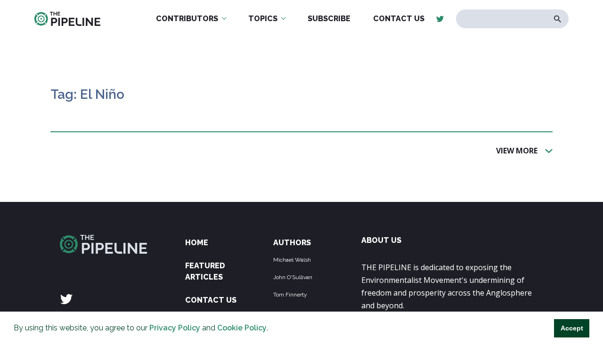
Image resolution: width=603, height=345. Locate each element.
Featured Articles (205, 271)
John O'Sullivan (292, 277)
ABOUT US (381, 240)
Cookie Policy (242, 327)
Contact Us (210, 300)
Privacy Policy (174, 327)
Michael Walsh (292, 260)
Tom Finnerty (290, 294)
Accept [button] (572, 328)
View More (517, 150)
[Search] (557, 19)
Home (196, 242)
